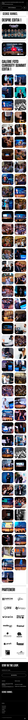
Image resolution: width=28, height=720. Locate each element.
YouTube (3, 711)
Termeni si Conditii (18, 684)
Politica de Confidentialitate (20, 686)
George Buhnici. (9, 717)
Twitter (3, 709)
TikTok (3, 712)
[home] (10, 13)
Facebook (4, 706)
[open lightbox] (7, 80)
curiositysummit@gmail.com (8, 686)
